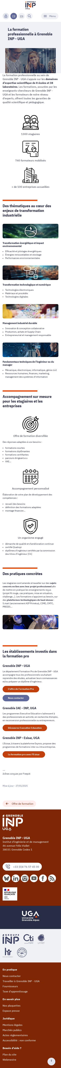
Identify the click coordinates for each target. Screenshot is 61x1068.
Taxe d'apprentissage (15, 991)
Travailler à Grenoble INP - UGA (21, 981)
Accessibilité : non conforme (19, 1040)
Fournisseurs (10, 986)
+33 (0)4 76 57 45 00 (26, 866)
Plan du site (9, 1054)
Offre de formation (22, 803)
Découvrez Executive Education (25, 727)
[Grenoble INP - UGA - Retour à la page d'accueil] (30, 5)
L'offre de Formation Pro (21, 688)
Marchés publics (12, 1030)
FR (13, 16)
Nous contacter (16, 698)
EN (21, 16)
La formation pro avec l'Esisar (24, 754)
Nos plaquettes (11, 1005)
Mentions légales (12, 1024)
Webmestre (9, 1059)
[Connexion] (6, 16)
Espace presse (11, 1010)
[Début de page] (52, 1061)
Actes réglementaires (15, 1035)
